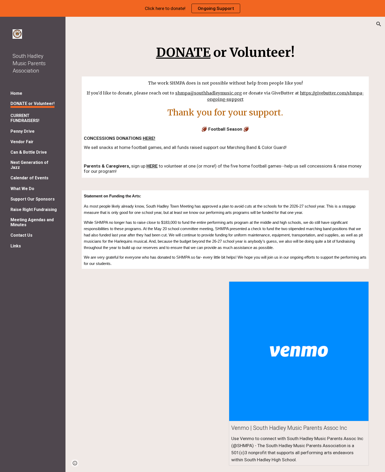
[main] (225, 51)
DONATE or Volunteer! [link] (32, 103)
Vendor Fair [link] (22, 141)
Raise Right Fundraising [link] (33, 209)
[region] (192, 8)
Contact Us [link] (21, 235)
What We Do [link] (22, 188)
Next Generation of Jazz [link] (29, 165)
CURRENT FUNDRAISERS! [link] (24, 118)
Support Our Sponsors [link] (32, 199)
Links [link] (15, 245)
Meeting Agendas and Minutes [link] (32, 222)
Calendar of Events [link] (29, 177)
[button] (378, 24)
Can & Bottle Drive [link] (28, 152)
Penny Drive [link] (22, 131)
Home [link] (16, 93)
